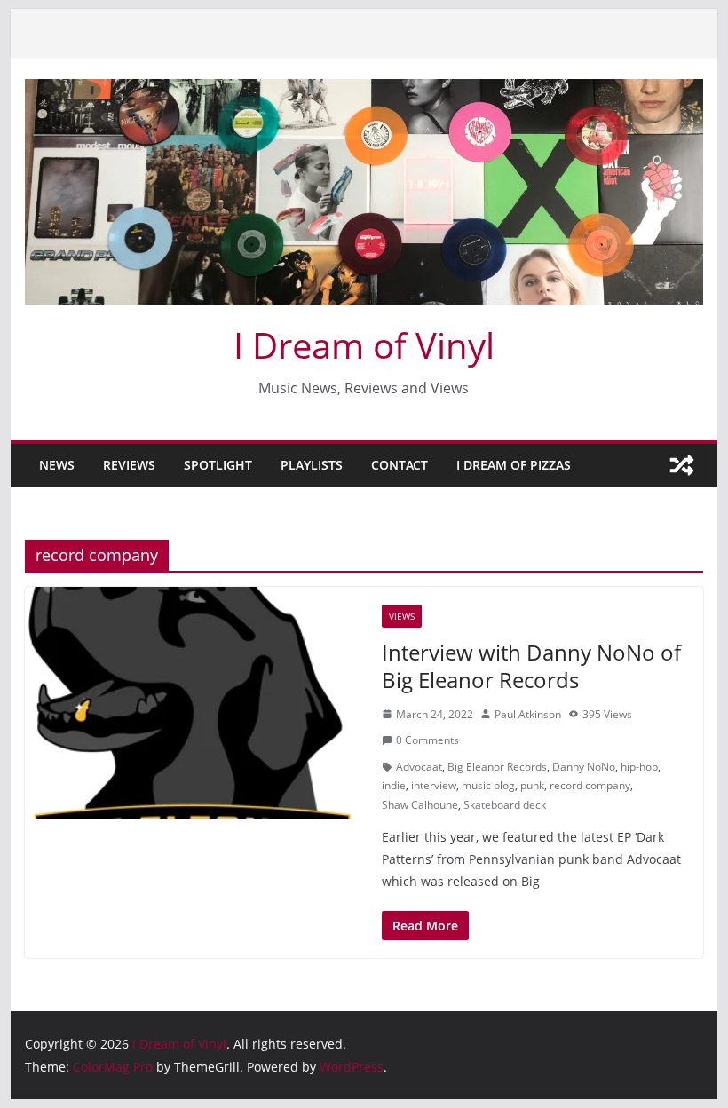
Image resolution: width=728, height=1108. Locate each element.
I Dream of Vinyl (364, 345)
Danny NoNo (583, 766)
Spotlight (218, 464)
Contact (399, 464)
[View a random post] (682, 465)
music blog (488, 785)
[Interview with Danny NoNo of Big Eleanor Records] (194, 703)
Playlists (312, 464)
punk (532, 785)
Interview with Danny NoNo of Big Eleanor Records (531, 665)
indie (394, 785)
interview (433, 785)
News (57, 464)
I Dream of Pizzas (513, 464)
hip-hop (639, 766)
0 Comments (427, 740)
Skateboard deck (504, 804)
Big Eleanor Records (497, 766)
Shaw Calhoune (420, 804)
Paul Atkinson (528, 714)
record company (590, 785)
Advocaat (419, 766)
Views (402, 616)
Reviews (129, 464)
